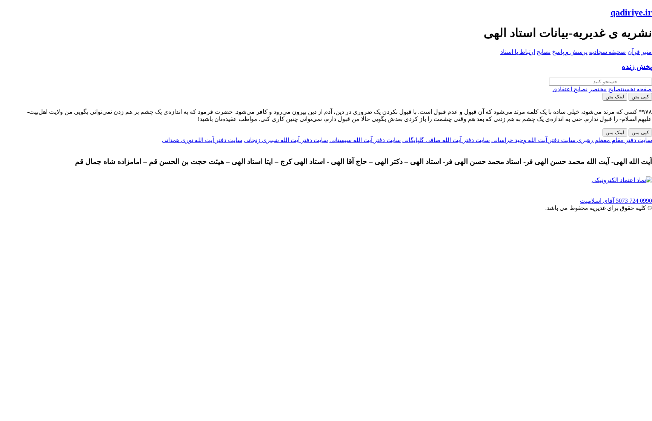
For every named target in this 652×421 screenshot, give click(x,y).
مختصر (598, 89)
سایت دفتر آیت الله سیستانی (365, 140)
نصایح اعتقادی (569, 89)
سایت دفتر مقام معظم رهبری (613, 140)
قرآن (633, 52)
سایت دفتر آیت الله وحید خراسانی (533, 140)
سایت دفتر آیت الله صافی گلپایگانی (446, 140)
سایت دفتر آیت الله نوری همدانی (202, 140)
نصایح (544, 52)
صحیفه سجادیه (607, 52)
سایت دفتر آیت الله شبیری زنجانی (286, 140)
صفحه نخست (637, 89)
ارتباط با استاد (517, 52)
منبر (646, 52)
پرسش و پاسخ (569, 52)
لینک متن (615, 97)
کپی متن (640, 97)
